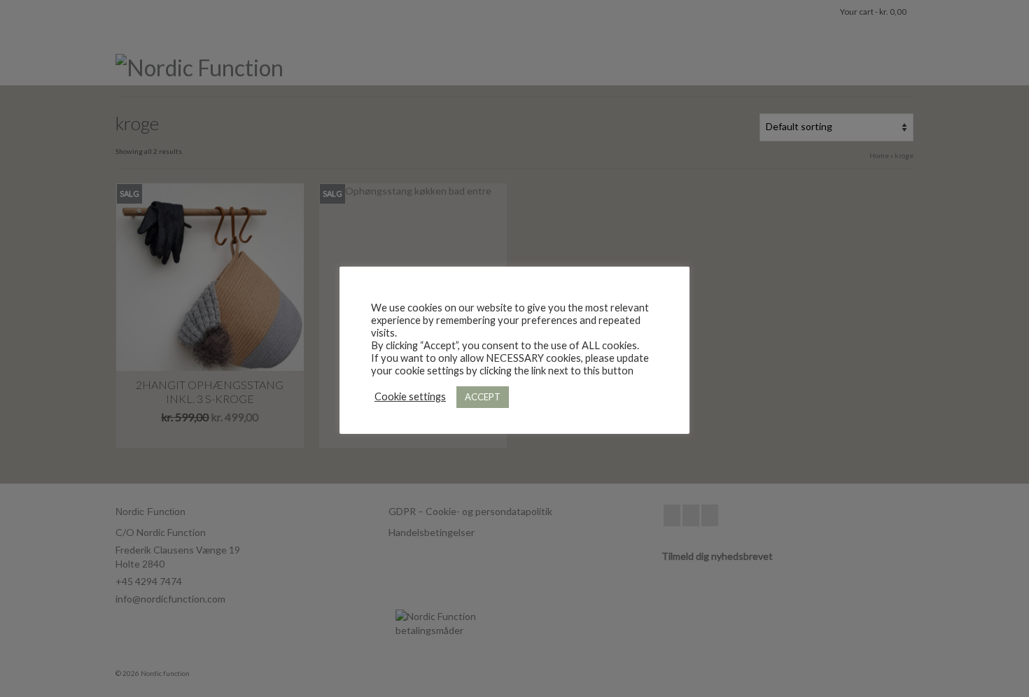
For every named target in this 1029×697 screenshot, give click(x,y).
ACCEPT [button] (482, 396)
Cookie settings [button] (410, 396)
